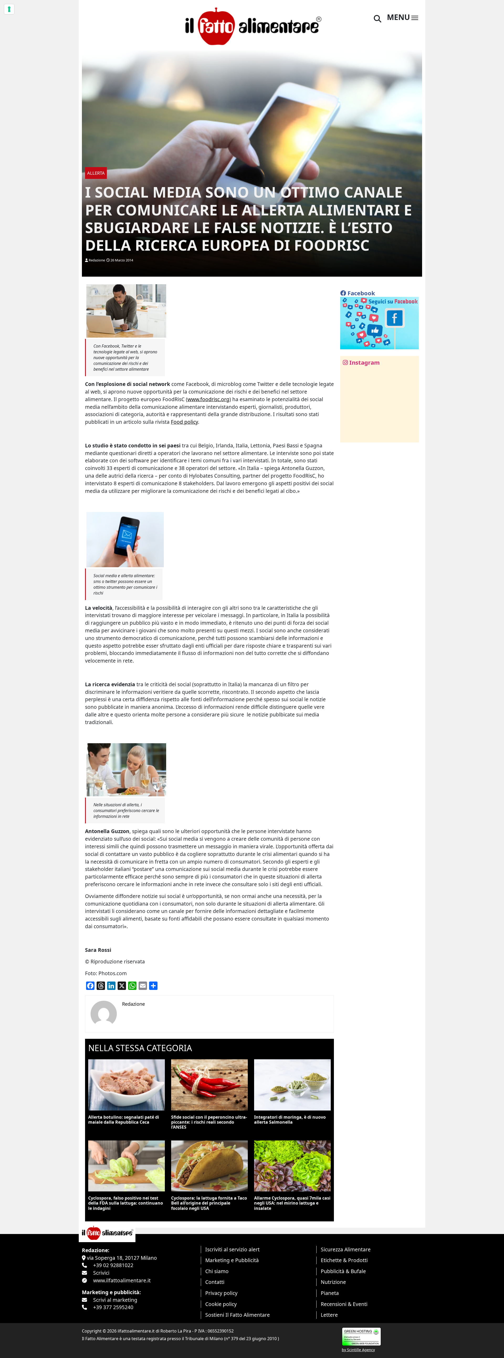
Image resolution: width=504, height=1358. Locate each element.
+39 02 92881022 (113, 1265)
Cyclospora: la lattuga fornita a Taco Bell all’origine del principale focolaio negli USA (209, 1203)
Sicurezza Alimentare (346, 1249)
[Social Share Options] (348, 435)
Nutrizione (333, 1281)
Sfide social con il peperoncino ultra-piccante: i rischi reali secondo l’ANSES (209, 1122)
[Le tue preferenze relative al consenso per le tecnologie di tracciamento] (9, 9)
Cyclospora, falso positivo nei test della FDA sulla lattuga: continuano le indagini (125, 1203)
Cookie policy (221, 1304)
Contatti (214, 1281)
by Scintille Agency (358, 1349)
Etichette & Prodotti (344, 1260)
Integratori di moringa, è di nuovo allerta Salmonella (290, 1119)
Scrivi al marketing (115, 1299)
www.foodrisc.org (208, 399)
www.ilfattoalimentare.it (122, 1280)
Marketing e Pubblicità (232, 1260)
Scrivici (101, 1272)
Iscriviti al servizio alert (232, 1249)
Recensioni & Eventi (344, 1304)
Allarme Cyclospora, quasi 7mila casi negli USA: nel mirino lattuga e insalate (292, 1203)
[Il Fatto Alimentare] (252, 25)
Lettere (329, 1314)
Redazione (97, 260)
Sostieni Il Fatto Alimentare (237, 1314)
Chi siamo (217, 1271)
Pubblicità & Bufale (343, 1271)
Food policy (184, 421)
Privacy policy (221, 1293)
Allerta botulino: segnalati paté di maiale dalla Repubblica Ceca (123, 1119)
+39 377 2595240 (113, 1307)
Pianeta (330, 1293)
